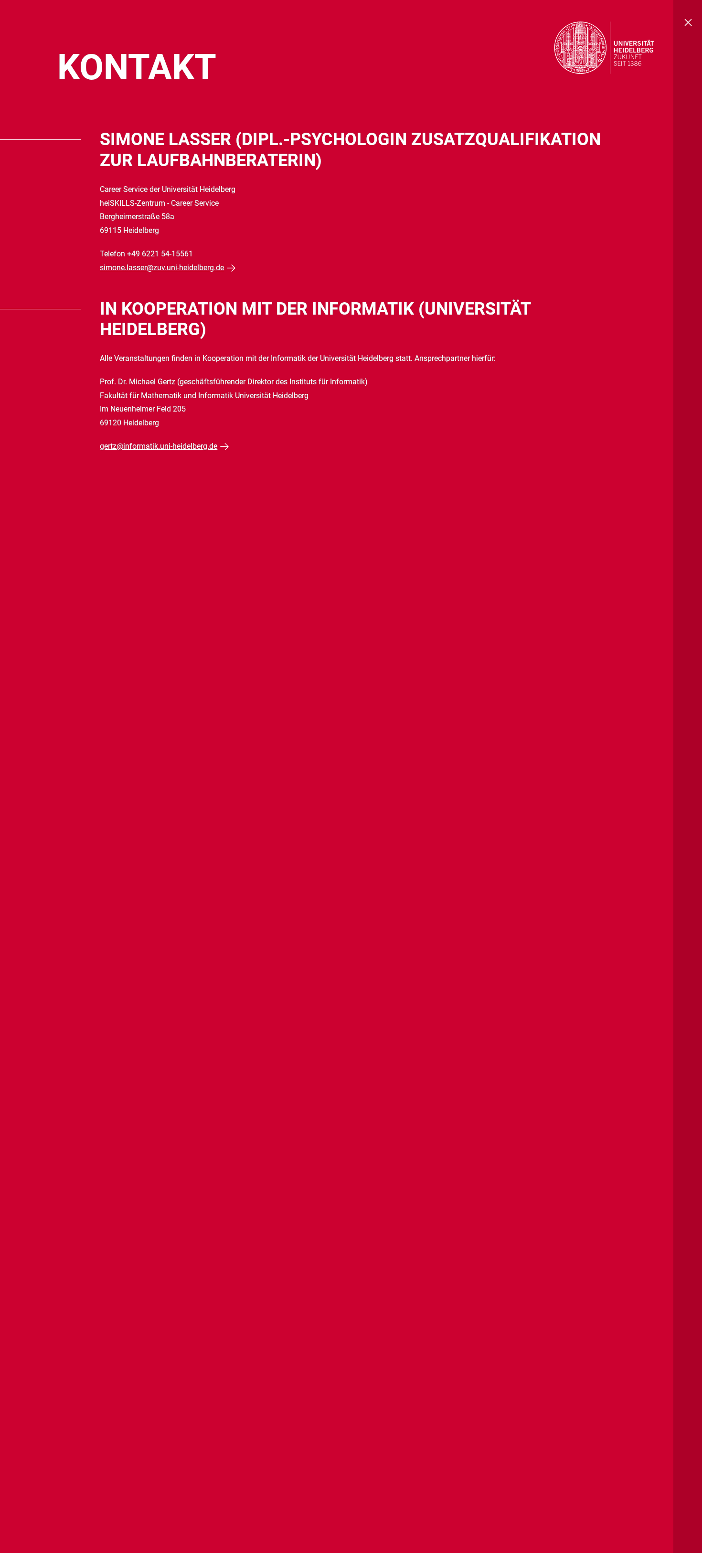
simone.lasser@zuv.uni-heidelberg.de (162, 267)
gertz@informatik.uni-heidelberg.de (158, 446)
